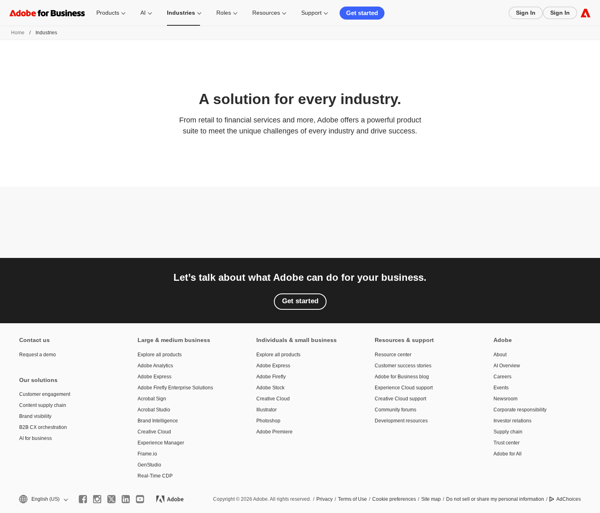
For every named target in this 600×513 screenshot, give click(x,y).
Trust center (506, 443)
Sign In (526, 12)
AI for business (35, 438)
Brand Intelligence (158, 421)
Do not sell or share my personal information (495, 499)
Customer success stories (403, 366)
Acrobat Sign (152, 399)
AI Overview (506, 366)
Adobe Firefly (271, 377)
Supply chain (507, 432)
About (500, 355)
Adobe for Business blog (402, 377)
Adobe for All (507, 454)
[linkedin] (126, 499)
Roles (223, 12)
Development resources (401, 421)
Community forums (395, 410)
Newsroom (505, 399)
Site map (431, 499)
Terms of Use (352, 499)
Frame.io (147, 454)
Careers (502, 377)
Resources (266, 12)
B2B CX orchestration (43, 427)
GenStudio (149, 465)
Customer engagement (44, 394)
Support (311, 12)
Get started (362, 12)
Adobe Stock (270, 388)
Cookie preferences (394, 499)
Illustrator (266, 410)
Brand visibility (35, 416)
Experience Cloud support (404, 388)
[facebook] (83, 499)
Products (107, 12)
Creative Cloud (154, 432)
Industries (181, 12)
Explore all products (160, 355)
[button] (43, 499)
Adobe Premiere (274, 432)
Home (17, 33)
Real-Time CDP (155, 476)
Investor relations (512, 421)
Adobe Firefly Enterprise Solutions (175, 388)
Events (501, 388)
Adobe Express (154, 377)
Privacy (324, 499)
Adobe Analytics (155, 366)
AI (143, 12)
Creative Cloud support (400, 399)
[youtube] (140, 499)
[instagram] (97, 499)
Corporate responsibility (520, 410)
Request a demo (37, 355)
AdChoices (568, 499)
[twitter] (111, 499)
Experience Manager (161, 443)
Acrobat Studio (154, 410)
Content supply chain (42, 405)
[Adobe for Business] (585, 13)
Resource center (393, 355)
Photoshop (268, 421)
